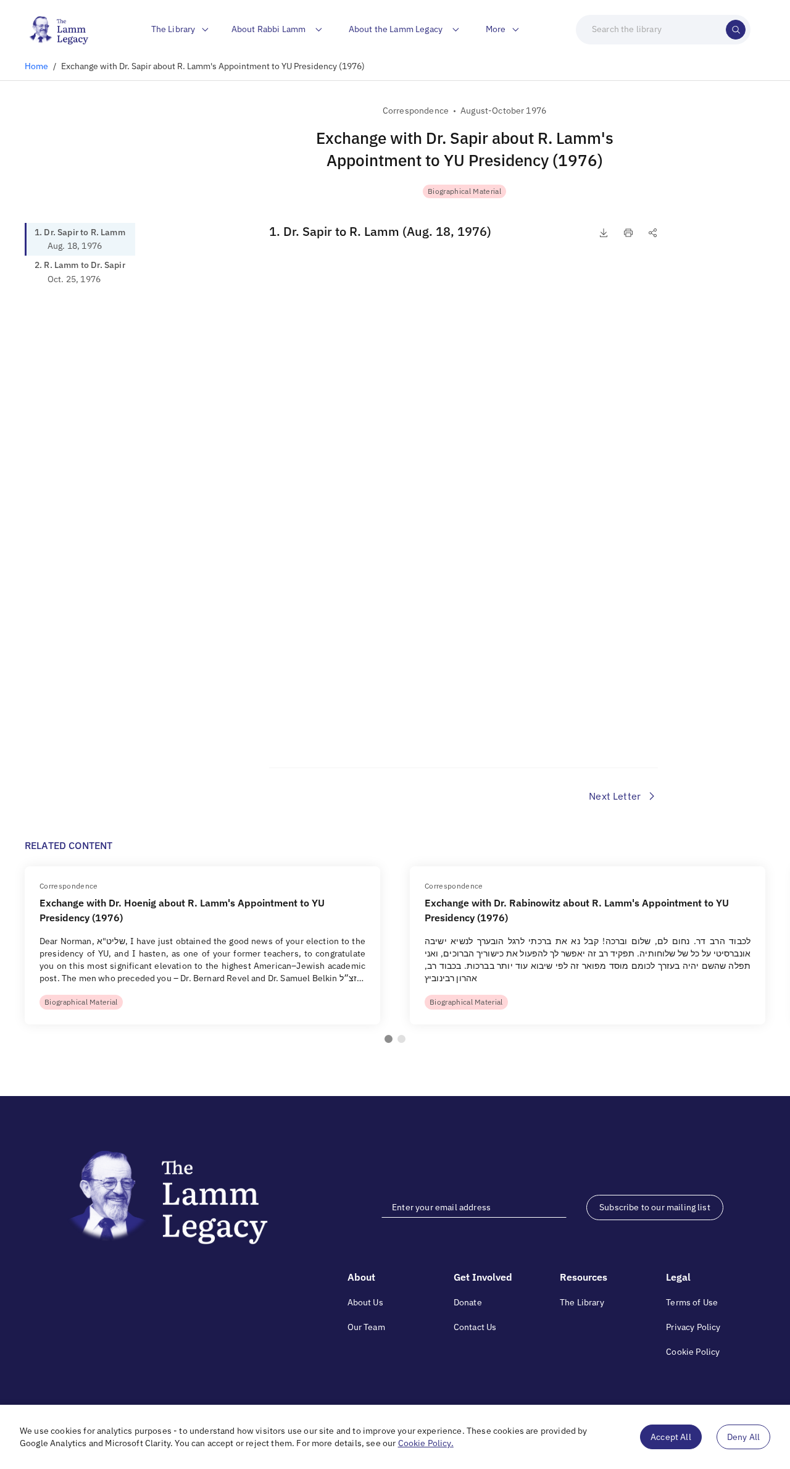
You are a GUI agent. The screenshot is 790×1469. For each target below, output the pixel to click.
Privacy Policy (693, 1327)
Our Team (366, 1327)
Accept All (671, 1436)
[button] (389, 1039)
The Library (582, 1302)
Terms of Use (692, 1302)
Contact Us (475, 1327)
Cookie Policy (693, 1351)
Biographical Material (464, 191)
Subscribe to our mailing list (654, 1207)
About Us (365, 1302)
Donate (468, 1302)
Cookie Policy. (426, 1443)
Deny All (743, 1436)
